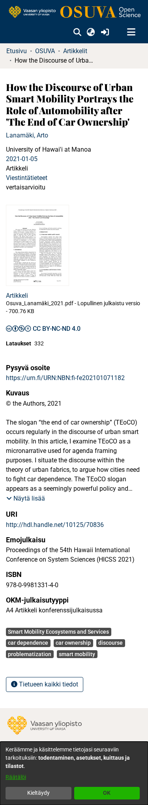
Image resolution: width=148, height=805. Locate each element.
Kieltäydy (38, 793)
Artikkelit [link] (75, 51)
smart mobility (77, 654)
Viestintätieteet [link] (26, 178)
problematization (29, 654)
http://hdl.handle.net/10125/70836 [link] (55, 525)
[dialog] (74, 773)
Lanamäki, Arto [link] (27, 135)
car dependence (28, 643)
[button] (77, 32)
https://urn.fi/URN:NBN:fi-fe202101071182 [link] (65, 378)
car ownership (73, 643)
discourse (110, 643)
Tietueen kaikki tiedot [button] (47, 684)
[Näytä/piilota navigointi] (131, 32)
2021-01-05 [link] (21, 159)
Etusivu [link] (16, 51)
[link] (74, 12)
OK (107, 793)
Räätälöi (16, 777)
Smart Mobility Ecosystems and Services (58, 632)
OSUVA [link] (45, 51)
